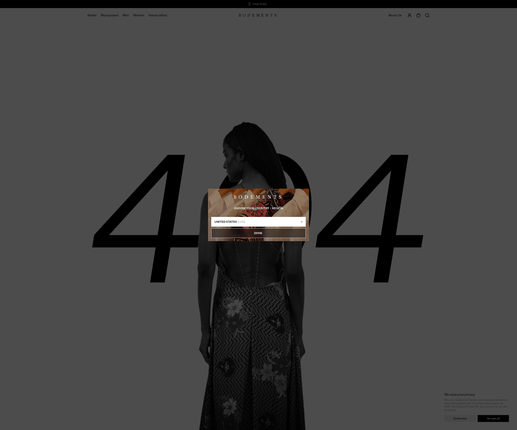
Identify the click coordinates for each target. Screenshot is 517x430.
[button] (258, 233)
